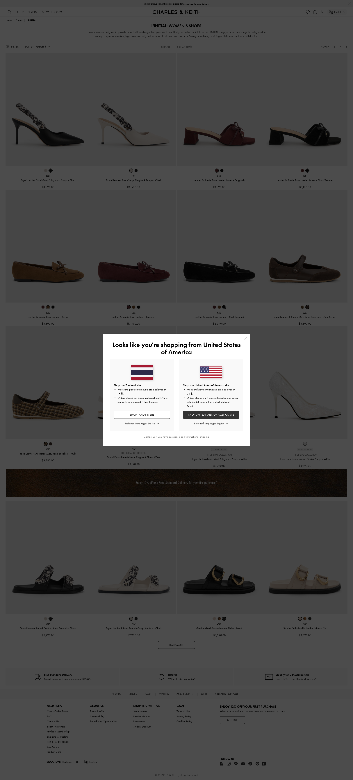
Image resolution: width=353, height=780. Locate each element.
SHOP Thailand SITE (142, 414)
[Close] (245, 338)
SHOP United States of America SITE (211, 414)
